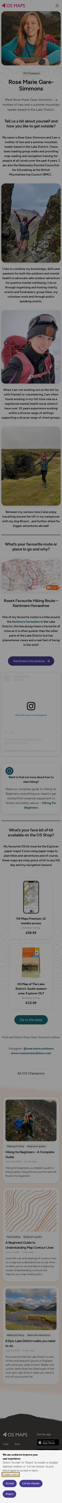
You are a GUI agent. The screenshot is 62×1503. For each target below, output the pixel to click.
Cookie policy (11, 1474)
